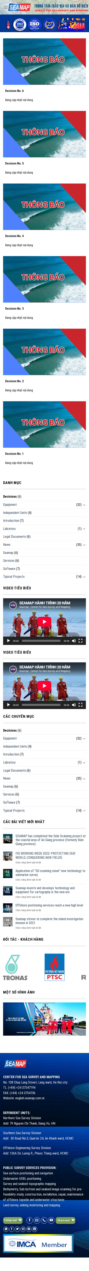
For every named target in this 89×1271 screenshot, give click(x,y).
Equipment (10, 505)
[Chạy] (8, 641)
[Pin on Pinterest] (28, 1229)
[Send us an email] (37, 1220)
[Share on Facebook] (11, 1229)
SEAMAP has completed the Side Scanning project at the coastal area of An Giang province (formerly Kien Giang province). (51, 840)
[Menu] (5, 7)
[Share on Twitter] (17, 1229)
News (6, 545)
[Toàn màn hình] (80, 641)
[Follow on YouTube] (51, 1220)
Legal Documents (14, 537)
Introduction (11, 521)
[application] (44, 621)
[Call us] (44, 1220)
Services (8, 561)
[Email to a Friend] (23, 1229)
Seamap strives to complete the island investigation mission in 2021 (49, 921)
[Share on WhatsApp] (5, 1229)
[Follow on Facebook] (29, 1220)
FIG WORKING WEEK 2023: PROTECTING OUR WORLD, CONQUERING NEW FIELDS (45, 855)
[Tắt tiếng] (74, 641)
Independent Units (15, 513)
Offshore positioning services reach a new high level (49, 905)
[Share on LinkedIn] (34, 1229)
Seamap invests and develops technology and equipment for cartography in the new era (45, 890)
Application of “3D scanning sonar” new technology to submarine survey (50, 873)
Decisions (10, 497)
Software (9, 569)
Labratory (9, 529)
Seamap (8, 553)
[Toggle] (84, 504)
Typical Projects (14, 577)
